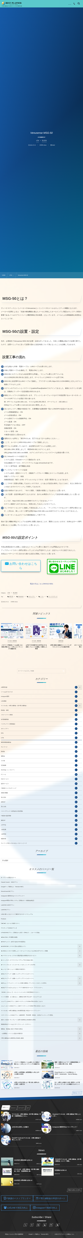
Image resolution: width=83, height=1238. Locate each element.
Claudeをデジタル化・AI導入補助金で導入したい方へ (66, 1115)
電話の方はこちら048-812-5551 (41, 584)
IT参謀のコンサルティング (39, 788)
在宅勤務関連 (39, 719)
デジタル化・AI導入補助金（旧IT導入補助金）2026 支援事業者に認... (26, 1170)
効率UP (39, 802)
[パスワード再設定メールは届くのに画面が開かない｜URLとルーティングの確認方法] (12, 630)
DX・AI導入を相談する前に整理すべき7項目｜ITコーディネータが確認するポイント (67, 1083)
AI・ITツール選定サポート (8, 877)
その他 (39, 760)
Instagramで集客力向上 (46, 1208)
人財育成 (39, 834)
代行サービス (39, 779)
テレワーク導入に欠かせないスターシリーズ (39, 843)
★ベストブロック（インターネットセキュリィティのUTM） (18, 964)
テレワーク (39, 747)
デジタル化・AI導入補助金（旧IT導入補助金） (39, 705)
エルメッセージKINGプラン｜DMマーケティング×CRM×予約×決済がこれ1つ (23, 1006)
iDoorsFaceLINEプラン (7, 891)
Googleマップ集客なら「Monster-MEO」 (12, 886)
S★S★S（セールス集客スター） (10, 923)
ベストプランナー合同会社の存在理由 (39, 811)
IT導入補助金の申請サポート (52, 1198)
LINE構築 (39, 701)
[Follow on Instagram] (38, 1224)
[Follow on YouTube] (45, 1224)
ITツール (39, 774)
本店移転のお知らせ (61, 1170)
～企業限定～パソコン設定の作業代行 (12, 1033)
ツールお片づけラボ (39, 692)
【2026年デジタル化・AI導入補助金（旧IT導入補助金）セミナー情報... (68, 1160)
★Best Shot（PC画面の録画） (9, 937)
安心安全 (39, 797)
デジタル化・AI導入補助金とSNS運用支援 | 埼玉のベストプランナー (20, 1010)
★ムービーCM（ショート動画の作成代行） (13, 969)
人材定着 (39, 829)
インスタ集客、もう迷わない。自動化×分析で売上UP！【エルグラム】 (21, 997)
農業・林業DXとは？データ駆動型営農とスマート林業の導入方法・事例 (67, 1063)
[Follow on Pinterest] (51, 1224)
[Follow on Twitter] (25, 1224)
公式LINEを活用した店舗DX (20, 1127)
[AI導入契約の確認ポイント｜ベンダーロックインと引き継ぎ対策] (61, 630)
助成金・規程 (38, 710)
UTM (38, 737)
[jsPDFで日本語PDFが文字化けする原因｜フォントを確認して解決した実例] (36, 630)
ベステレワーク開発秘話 (38, 724)
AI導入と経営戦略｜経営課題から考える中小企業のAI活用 (26, 1073)
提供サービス (39, 783)
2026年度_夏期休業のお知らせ (23, 1160)
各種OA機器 (39, 793)
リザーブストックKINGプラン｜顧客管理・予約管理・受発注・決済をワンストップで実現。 (27, 1015)
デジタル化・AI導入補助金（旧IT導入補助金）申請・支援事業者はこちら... (26, 1115)
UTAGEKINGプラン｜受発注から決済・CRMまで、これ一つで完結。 (21, 932)
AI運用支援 (39, 687)
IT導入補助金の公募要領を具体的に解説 (12, 1038)
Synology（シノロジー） (38, 770)
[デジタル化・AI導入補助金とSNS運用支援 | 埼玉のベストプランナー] (12, 3)
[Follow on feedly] (58, 1224)
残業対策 (39, 838)
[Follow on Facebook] (32, 1224)
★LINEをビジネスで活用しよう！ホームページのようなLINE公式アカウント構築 (24, 951)
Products (3, 919)
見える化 (39, 806)
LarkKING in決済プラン (7, 905)
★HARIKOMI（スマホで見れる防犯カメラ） (14, 946)
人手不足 (39, 825)
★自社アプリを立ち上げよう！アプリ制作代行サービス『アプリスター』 (22, 987)
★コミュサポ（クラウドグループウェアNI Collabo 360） (17, 960)
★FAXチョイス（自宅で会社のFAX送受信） (13, 941)
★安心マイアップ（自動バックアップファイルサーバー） (17, 974)
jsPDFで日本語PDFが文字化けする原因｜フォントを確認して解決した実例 (36, 646)
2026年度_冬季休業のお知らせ (23, 1180)
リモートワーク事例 (39, 714)
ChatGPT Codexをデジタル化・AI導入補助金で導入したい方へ (26, 1138)
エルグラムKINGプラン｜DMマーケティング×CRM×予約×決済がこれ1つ (22, 1001)
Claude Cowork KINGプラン (9, 882)
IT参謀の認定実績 (39, 815)
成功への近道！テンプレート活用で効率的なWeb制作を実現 (18, 1020)
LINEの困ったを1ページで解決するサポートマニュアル (17, 914)
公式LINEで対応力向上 (17, 1208)
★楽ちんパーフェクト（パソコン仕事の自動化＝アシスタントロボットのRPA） (24, 983)
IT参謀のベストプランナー (18, 1198)
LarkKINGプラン (5, 909)
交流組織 (38, 765)
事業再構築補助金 (39, 742)
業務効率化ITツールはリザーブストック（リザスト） (16, 1024)
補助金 (39, 756)
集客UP (39, 820)
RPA (39, 733)
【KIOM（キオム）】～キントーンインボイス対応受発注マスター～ (20, 992)
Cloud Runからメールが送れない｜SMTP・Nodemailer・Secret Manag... (66, 1073)
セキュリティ (39, 728)
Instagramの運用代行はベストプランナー (13, 896)
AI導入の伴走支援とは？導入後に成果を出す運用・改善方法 (26, 1083)
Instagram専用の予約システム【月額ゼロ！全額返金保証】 (18, 900)
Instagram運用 (39, 696)
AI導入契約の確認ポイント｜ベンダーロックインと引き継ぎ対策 (60, 646)
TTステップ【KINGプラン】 (9, 928)
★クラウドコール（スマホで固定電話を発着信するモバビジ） (19, 955)
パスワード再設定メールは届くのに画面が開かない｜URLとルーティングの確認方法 (12, 646)
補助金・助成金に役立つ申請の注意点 (12, 1029)
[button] (20, 566)
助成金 (39, 751)
